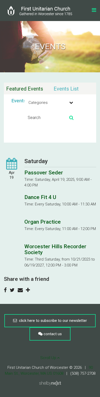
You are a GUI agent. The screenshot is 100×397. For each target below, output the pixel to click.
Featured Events (24, 89)
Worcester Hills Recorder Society (55, 249)
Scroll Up (48, 357)
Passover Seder (43, 173)
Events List (66, 89)
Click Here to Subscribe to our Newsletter (52, 320)
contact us (52, 334)
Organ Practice (42, 222)
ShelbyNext (50, 383)
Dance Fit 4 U (40, 197)
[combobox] (50, 102)
